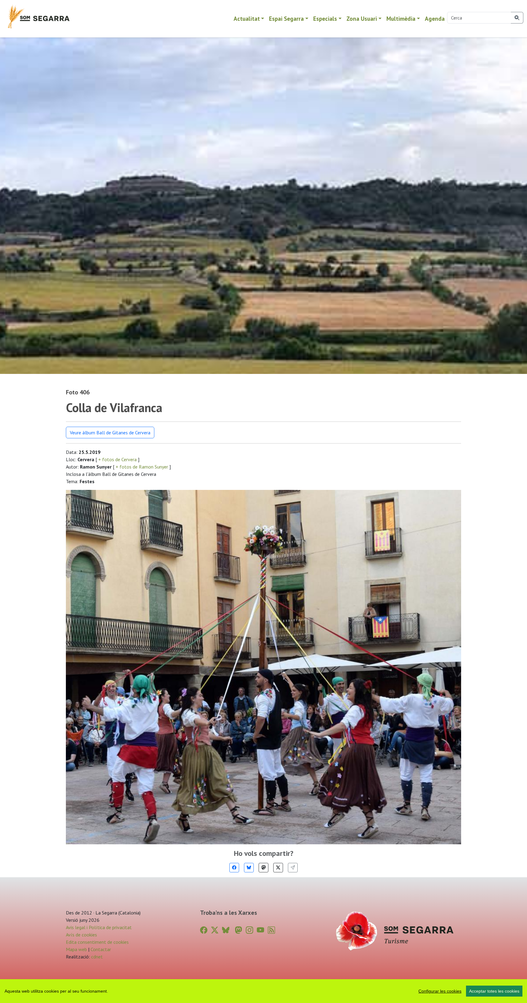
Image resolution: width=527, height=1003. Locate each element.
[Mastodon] (263, 867)
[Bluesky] (249, 867)
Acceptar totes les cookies (494, 991)
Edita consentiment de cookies (97, 942)
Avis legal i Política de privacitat (99, 927)
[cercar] (517, 18)
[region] (263, 991)
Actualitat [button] (247, 18)
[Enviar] (293, 867)
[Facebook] (234, 867)
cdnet (96, 957)
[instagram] (249, 930)
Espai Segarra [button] (286, 18)
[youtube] (260, 930)
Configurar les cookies (439, 991)
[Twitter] (278, 867)
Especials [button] (325, 18)
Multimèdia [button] (400, 18)
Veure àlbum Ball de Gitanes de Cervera (110, 432)
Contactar (101, 949)
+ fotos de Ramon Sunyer (141, 467)
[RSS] (271, 930)
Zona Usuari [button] (361, 18)
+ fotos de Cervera (117, 459)
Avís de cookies (81, 935)
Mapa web (76, 949)
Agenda (435, 18)
